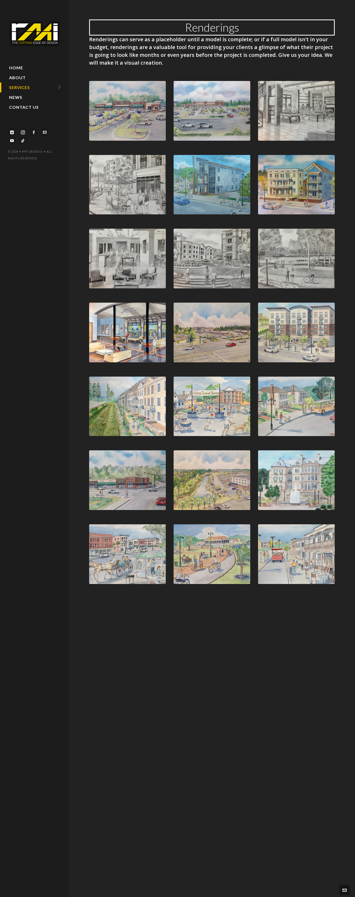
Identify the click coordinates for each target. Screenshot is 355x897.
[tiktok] (23, 140)
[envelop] (45, 132)
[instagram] (23, 132)
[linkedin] (12, 132)
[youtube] (12, 140)
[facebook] (34, 132)
